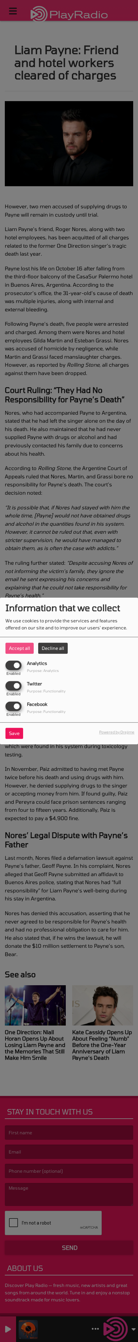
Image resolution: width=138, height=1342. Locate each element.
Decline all (53, 648)
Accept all (19, 648)
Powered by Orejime (116, 732)
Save (14, 733)
